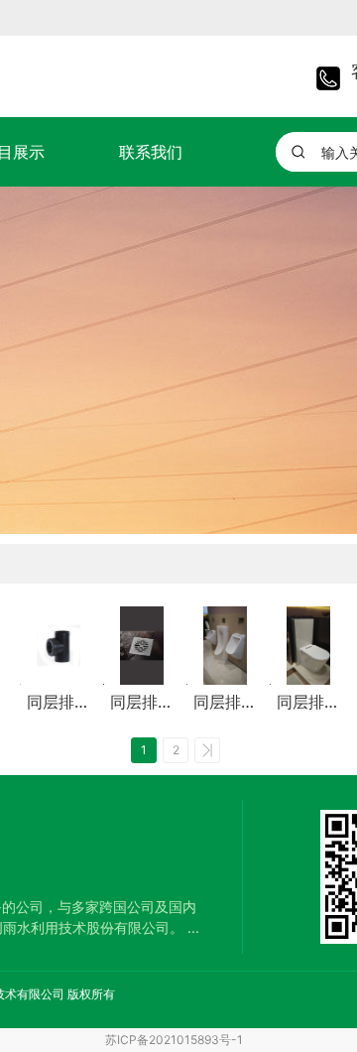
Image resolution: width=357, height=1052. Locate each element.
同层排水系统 (58, 702)
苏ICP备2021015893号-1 (174, 1039)
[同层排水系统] (58, 645)
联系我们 (150, 152)
